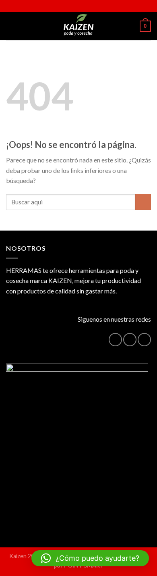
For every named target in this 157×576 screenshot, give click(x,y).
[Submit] (143, 202)
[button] (90, 558)
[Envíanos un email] (144, 339)
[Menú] (11, 26)
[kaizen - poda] (79, 26)
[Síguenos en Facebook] (115, 339)
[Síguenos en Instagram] (129, 339)
